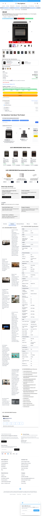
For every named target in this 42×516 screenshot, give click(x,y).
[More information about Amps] (24, 340)
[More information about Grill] (24, 299)
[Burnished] (3, 69)
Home (2, 9)
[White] (3, 56)
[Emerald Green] (18, 52)
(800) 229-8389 (23, 441)
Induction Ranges (17, 9)
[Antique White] (3, 52)
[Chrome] (5, 69)
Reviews (35, 223)
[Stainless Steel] (33, 52)
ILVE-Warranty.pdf (26, 398)
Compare (5, 16)
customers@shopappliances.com (26, 442)
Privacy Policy (23, 483)
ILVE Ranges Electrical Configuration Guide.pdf (30, 393)
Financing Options (4, 479)
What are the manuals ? (15, 120)
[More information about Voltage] (25, 338)
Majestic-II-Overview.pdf (27, 401)
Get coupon (36, 510)
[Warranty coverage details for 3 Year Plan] (9, 102)
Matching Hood (24, 140)
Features (12, 223)
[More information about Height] (25, 244)
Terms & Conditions (13, 494)
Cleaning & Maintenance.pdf (27, 371)
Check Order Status (24, 468)
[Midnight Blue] (22, 52)
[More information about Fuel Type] (26, 345)
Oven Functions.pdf (26, 406)
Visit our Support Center (25, 461)
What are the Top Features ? (24, 120)
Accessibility (23, 481)
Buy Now (20, 95)
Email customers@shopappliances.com (27, 478)
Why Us (28, 223)
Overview (5, 223)
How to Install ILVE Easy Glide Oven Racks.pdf (30, 372)
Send (37, 122)
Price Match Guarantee (5, 478)
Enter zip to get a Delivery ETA (9, 84)
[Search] (5, 3)
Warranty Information (24, 466)
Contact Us (29, 494)
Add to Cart (20, 92)
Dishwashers (3, 466)
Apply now (4, 441)
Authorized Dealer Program (25, 479)
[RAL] (29, 52)
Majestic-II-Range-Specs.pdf (27, 403)
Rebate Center (3, 476)
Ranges (13, 9)
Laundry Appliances (4, 461)
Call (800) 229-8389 (24, 476)
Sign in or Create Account (5, 483)
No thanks (23, 513)
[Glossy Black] (11, 52)
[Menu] (3, 3)
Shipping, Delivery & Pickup (26, 463)
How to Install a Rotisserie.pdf (27, 374)
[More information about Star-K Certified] (28, 349)
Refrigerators (3, 464)
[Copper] (10, 69)
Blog (2, 469)
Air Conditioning (4, 468)
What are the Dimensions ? (7, 120)
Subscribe (17, 449)
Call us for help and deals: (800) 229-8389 (20, 0)
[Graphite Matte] (26, 52)
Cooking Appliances (7, 9)
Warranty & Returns (20, 223)
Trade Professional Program (6, 481)
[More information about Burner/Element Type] (24, 294)
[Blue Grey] (7, 52)
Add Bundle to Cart (37, 136)
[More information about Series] (25, 256)
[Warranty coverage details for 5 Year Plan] (9, 103)
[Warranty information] (12, 18)
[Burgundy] (14, 52)
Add (12, 181)
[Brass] (8, 69)
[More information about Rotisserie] (26, 363)
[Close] (38, 502)
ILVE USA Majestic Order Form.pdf (28, 396)
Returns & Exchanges (24, 464)
